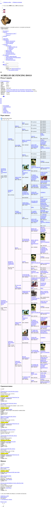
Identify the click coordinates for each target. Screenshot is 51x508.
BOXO (16, 247)
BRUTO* (43, 227)
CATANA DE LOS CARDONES (35, 299)
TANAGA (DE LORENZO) (26, 377)
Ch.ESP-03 (10, 190)
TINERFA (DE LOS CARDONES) (35, 278)
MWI (42, 291)
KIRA (32, 207)
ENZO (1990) (34, 374)
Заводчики (5, 38)
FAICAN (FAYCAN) (45, 184)
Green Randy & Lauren (11, 441)
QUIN (42, 197)
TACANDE (17, 145)
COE (23, 217)
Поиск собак (9, 50)
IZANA (9, 191)
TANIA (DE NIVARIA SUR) (34, 193)
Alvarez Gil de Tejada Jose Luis (12, 397)
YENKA (42, 140)
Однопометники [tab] (7, 106)
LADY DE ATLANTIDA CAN (11, 342)
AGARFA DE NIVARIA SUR (25, 193)
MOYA (23, 129)
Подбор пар (8, 45)
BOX (23, 122)
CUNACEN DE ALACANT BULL (26, 275)
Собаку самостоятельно (11, 56)
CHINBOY (43, 192)
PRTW (3, 417)
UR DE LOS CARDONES (11, 263)
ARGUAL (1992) (35, 272)
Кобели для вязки (10, 42)
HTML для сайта (7, 112)
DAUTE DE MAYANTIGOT (25, 240)
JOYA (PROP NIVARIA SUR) (44, 187)
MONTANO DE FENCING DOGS (8, 416)
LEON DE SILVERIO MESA (45, 211)
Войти (5, 64)
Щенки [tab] (4, 109)
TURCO (42, 161)
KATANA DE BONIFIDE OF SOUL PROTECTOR (12, 483)
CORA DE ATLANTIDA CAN (18, 362)
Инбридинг (11, 48)
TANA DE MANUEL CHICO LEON (45, 181)
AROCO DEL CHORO (18, 178)
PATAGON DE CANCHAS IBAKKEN (44, 200)
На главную (6, 30)
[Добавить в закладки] (1, 72)
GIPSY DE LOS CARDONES (44, 302)
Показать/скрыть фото (7, 118)
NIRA (42, 288)
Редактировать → (6, 81)
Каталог (5, 36)
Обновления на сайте (11, 33)
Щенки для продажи (10, 41)
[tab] (3, 96)
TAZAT (24, 261)
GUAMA (43, 280)
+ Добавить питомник (17, 2)
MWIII (42, 146)
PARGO (17, 126)
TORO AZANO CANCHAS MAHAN (44, 173)
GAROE (42, 134)
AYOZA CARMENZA (18, 212)
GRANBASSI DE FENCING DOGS (9, 403)
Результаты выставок (10, 54)
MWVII (36, 240)
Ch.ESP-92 (45, 291)
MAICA (24, 154)
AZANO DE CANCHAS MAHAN (43, 284)
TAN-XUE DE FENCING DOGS (4, 303)
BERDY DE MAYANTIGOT (34, 229)
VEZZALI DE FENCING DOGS (8, 448)
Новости (5, 32)
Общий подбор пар (12, 46)
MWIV (32, 372)
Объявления (6, 39)
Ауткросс (10, 49)
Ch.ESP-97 (33, 241)
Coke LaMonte (9, 479)
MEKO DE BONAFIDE (6, 476)
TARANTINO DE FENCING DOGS (9, 435)
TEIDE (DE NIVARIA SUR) (34, 186)
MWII (42, 133)
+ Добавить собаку (7, 2)
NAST (32, 287)
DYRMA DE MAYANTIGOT (34, 365)
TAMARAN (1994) (25, 173)
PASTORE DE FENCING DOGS (8, 429)
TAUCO (33, 136)
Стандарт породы (10, 52)
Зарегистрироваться (16, 68)
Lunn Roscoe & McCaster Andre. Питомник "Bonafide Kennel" (20, 91)
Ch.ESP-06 (3, 168)
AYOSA (43, 207)
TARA (32, 380)
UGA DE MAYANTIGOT (34, 243)
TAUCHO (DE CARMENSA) (34, 202)
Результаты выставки (10, 59)
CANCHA (44, 214)
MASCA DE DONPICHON (44, 204)
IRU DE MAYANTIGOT (25, 357)
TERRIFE (10, 138)
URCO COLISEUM (35, 167)
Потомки (5, 110)
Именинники (9, 51)
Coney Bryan (8, 487)
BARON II (24, 141)
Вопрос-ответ (4, 501)
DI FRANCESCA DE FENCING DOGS (9, 391)
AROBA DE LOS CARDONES (26, 292)
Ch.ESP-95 (33, 166)
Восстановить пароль (13, 70)
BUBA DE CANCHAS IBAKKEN (43, 376)
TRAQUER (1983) (45, 205)
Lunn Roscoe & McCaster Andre (13, 472)
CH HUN (24, 170)
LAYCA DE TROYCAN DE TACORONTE (34, 146)
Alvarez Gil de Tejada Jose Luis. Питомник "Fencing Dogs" (19, 89)
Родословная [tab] (6, 105)
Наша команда (4, 497)
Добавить (6, 55)
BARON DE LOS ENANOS (44, 293)
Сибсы (4, 108)
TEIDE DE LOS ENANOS (44, 278)
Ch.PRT (7, 417)
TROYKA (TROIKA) (45, 147)
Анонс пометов (9, 43)
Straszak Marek (9, 409)
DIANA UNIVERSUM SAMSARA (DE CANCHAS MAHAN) (34, 177)
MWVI (23, 140)
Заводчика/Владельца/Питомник (13, 57)
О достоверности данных (6, 499)
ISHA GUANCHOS (5, 467)
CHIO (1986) (43, 373)
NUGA (32, 268)
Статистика (5, 111)
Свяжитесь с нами (5, 495)
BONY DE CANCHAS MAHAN (43, 230)
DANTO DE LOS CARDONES (35, 351)
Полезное (5, 44)
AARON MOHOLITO (34, 212)
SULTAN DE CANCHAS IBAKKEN (43, 143)
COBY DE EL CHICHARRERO (26, 203)
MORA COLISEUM (45, 167)
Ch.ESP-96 (28, 140)
